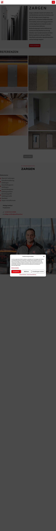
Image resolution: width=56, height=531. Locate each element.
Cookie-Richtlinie (22, 274)
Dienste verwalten (15, 267)
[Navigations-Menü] (53, 2)
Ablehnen (26, 271)
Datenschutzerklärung (31, 274)
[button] (44, 256)
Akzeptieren (16, 271)
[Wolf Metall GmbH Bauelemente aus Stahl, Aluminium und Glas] (2, 2)
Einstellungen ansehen (38, 271)
